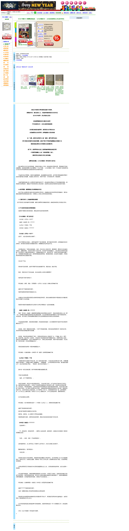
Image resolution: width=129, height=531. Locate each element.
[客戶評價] (32, 13)
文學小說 (18, 66)
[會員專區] (52, 13)
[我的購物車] (67, 4)
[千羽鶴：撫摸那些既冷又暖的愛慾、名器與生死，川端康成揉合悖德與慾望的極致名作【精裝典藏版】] (59, 80)
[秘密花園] (6, 26)
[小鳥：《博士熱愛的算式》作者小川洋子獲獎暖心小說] (41, 80)
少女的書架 (25, 55)
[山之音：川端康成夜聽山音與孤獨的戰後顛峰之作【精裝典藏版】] (50, 80)
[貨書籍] (58, 13)
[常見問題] (80, 4)
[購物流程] (66, 13)
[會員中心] (76, 4)
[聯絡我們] (85, 13)
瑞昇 (45, 33)
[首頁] (85, 4)
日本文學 (30, 66)
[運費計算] (73, 13)
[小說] (32, 80)
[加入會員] (71, 4)
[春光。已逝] (25, 80)
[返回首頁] (90, 13)
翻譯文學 (24, 66)
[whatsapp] (35, 13)
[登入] (28, 13)
